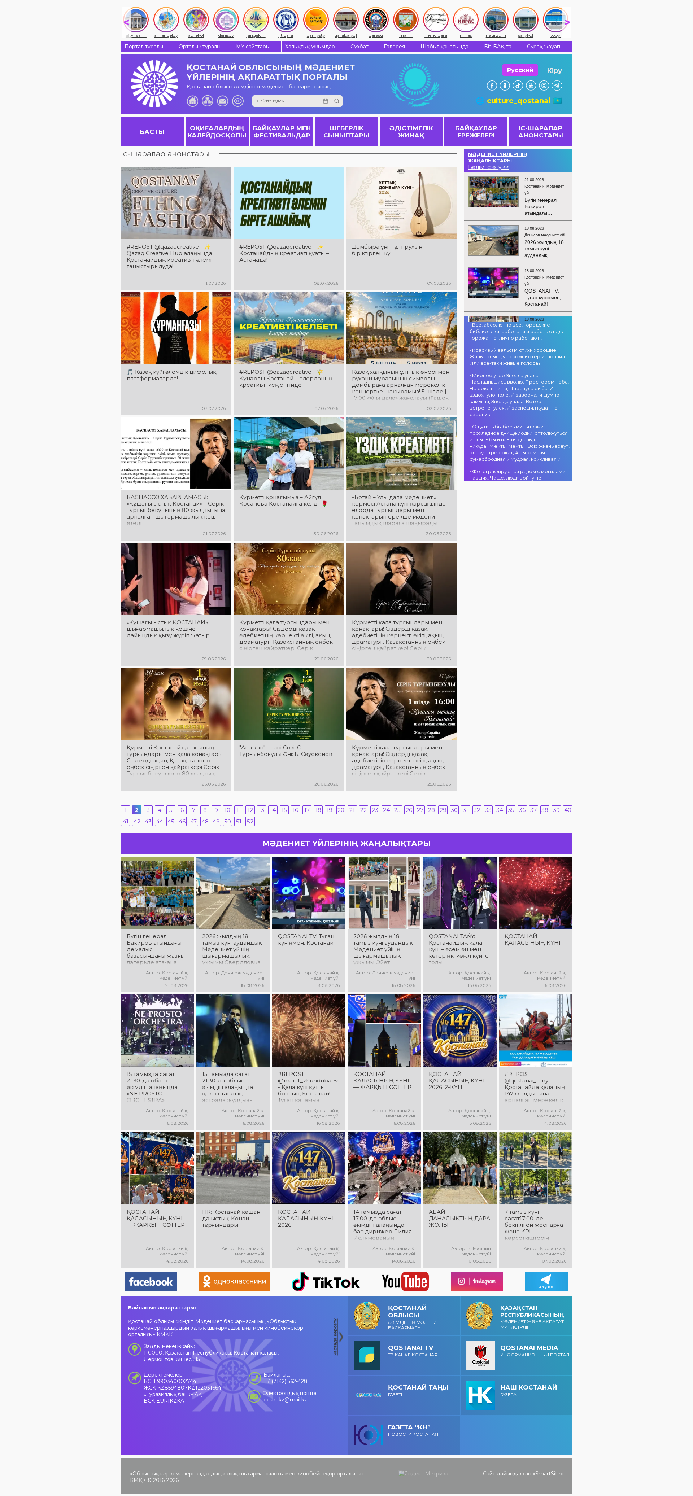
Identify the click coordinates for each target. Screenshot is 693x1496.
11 (239, 809)
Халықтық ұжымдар (310, 46)
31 (465, 809)
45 (170, 821)
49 (216, 821)
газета (528, 1390)
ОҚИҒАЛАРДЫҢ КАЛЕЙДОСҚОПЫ (217, 131)
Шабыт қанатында (444, 46)
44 (159, 821)
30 (454, 809)
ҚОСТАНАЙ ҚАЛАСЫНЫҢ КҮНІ (533, 939)
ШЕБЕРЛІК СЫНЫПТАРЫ (346, 131)
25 (397, 809)
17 (307, 809)
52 (250, 821)
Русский (520, 70)
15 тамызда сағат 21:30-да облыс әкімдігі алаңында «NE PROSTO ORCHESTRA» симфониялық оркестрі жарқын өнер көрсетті (152, 1087)
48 (205, 821)
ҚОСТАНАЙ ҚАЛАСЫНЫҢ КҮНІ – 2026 (308, 1218)
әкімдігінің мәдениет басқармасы (415, 1317)
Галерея (394, 46)
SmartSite (548, 1473)
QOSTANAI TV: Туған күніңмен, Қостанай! (306, 939)
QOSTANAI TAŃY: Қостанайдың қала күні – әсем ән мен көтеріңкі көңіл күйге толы (459, 949)
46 (182, 821)
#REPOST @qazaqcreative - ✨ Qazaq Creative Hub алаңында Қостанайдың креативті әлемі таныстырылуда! (169, 257)
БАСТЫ (152, 131)
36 (522, 809)
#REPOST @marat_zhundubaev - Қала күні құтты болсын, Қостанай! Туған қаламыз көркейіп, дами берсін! (308, 1087)
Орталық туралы (200, 46)
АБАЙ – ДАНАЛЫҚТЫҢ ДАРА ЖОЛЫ (459, 1218)
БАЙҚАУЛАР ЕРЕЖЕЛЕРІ (476, 131)
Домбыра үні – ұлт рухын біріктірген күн (387, 250)
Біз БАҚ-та (497, 46)
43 (148, 821)
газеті (418, 1390)
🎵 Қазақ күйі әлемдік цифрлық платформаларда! (171, 375)
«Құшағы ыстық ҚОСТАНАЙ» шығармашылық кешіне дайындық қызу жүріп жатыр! (169, 629)
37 (533, 809)
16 (295, 809)
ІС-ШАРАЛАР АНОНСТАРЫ (540, 131)
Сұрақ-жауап (543, 46)
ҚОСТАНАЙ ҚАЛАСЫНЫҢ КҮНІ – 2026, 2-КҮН (459, 1080)
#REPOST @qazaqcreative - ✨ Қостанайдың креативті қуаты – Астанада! (284, 253)
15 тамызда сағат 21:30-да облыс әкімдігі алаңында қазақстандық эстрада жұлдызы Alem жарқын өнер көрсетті (230, 1087)
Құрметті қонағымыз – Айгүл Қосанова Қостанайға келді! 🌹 (283, 500)
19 (329, 809)
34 (499, 809)
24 (386, 809)
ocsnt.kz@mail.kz (285, 1399)
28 (431, 809)
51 (238, 821)
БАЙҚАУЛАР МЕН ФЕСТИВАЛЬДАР (282, 131)
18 (318, 809)
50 (227, 821)
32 (477, 809)
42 (137, 821)
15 (284, 809)
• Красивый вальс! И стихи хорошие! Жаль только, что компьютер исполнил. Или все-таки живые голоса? (518, 356)
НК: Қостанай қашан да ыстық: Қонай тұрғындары (231, 1218)
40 (567, 809)
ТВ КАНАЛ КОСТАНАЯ (412, 1350)
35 (511, 809)
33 (488, 809)
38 (544, 809)
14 (273, 809)
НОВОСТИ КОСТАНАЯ (413, 1430)
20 (340, 809)
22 (363, 809)
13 (261, 809)
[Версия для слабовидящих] (238, 101)
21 (352, 809)
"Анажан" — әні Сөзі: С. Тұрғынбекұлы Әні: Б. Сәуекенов (285, 750)
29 (443, 809)
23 (375, 809)
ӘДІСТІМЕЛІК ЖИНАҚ (411, 131)
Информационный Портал (534, 1350)
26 (409, 809)
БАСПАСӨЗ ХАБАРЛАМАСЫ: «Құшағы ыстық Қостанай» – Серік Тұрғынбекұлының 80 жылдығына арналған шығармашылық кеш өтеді (176, 510)
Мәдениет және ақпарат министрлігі (532, 1317)
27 (420, 809)
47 (193, 821)
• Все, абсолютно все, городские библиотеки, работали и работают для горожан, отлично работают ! (517, 331)
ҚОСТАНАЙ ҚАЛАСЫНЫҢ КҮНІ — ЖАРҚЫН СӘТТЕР (382, 1080)
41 (125, 821)
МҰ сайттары (253, 46)
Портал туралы (144, 46)
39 (556, 809)
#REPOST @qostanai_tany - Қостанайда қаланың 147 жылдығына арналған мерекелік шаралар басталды (535, 1087)
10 (227, 809)
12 (250, 809)
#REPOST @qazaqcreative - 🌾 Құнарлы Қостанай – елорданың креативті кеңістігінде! (285, 378)
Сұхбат (359, 46)
